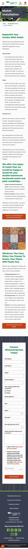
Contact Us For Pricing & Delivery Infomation (14, 216)
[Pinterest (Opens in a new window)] (16, 529)
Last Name (8, 366)
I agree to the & (15, 447)
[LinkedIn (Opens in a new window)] (16, 534)
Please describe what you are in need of (13, 432)
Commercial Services (14, 500)
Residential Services (13, 23)
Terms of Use (19, 447)
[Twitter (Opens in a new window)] (12, 529)
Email (7, 373)
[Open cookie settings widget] (3, 546)
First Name (8, 359)
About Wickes (14, 508)
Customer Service (14, 540)
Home (4, 23)
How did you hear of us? (12, 424)
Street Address (9, 397)
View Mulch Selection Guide (14, 326)
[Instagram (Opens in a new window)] (19, 529)
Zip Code (8, 417)
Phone (9, 391)
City (6, 403)
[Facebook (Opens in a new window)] (8, 529)
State (7, 410)
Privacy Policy (12, 448)
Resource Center (14, 504)
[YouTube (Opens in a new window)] (12, 534)
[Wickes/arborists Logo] (14, 513)
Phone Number (9, 380)
